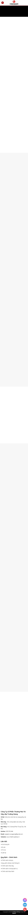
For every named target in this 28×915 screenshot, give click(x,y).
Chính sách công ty (7, 860)
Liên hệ (4, 852)
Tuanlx (14, 913)
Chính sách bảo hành (8, 871)
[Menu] (2, 2)
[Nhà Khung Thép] (14, 2)
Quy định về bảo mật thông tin (11, 863)
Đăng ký (20, 809)
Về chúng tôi (5, 844)
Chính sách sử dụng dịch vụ (10, 868)
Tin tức (4, 850)
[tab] (7, 475)
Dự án (3, 847)
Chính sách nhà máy (8, 866)
